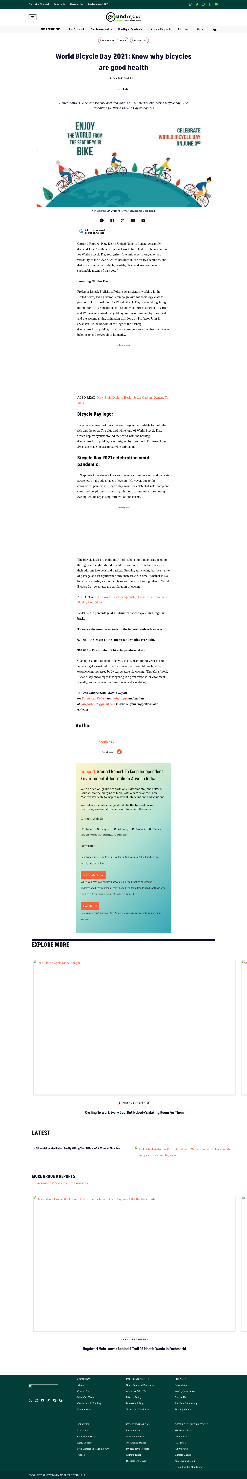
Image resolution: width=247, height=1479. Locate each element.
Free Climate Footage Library (93, 1448)
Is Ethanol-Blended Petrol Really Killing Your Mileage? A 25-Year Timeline (76, 1149)
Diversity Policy (134, 1403)
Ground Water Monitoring (189, 1467)
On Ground (77, 29)
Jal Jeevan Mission (185, 1460)
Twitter (101, 698)
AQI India (180, 1442)
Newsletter (77, 4)
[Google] (61, 1400)
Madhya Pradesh (134, 1339)
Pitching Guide (183, 1409)
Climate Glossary (86, 1436)
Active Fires (181, 1448)
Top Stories (139, 40)
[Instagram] (203, 4)
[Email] (119, 751)
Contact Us (83, 1391)
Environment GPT (98, 4)
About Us (82, 1385)
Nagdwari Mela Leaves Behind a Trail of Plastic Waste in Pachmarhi (134, 1349)
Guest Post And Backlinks (140, 1385)
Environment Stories (113, 40)
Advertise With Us (136, 1391)
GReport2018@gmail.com (98, 704)
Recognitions (84, 1409)
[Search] (215, 29)
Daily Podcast (84, 1442)
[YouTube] (43, 1400)
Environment (133, 1430)
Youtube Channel (39, 4)
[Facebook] (209, 4)
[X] (197, 4)
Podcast (184, 29)
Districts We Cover (136, 1460)
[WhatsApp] (31, 1400)
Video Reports (161, 29)
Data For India (182, 1436)
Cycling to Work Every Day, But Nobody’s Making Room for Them (134, 1112)
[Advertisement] (123, 371)
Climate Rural (133, 1454)
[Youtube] (216, 4)
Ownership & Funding (89, 1403)
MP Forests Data (183, 1430)
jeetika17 (123, 88)
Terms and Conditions (138, 1409)
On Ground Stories (136, 1442)
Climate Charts (183, 1454)
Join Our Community (186, 1403)
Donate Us (60, 4)
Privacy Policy (134, 1397)
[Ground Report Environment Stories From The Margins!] (123, 17)
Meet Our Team (85, 1397)
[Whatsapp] (190, 4)
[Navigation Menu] (32, 17)
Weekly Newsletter (185, 1391)
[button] (62, 29)
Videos (81, 1454)
